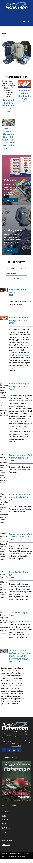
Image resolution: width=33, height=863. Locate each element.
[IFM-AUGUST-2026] (16, 762)
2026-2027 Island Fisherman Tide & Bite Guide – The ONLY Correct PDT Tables (8, 137)
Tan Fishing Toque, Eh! (20, 612)
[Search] (24, 21)
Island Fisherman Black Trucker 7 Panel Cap (20, 535)
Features (5, 811)
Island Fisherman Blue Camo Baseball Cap (20, 496)
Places (4, 832)
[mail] (19, 750)
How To (5, 820)
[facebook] (4, 750)
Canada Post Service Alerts (18, 355)
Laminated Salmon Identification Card (24, 94)
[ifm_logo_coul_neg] (17, 3)
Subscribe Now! (16, 746)
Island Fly (6, 828)
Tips (3, 836)
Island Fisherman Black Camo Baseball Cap (20, 456)
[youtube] (14, 750)
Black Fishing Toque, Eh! (19, 573)
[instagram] (9, 750)
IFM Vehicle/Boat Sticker (17, 291)
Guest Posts (7, 840)
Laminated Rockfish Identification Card (8, 104)
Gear (4, 824)
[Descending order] (25, 268)
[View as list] (18, 278)
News (4, 816)
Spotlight (6, 845)
